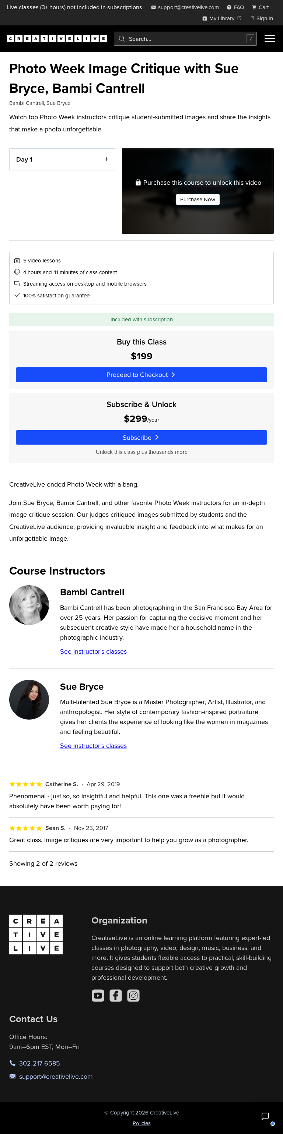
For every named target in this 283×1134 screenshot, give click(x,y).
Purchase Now (197, 199)
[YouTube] (98, 995)
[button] (265, 1116)
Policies (142, 1123)
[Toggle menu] (269, 38)
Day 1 (24, 159)
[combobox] (185, 38)
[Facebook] (115, 995)
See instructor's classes (93, 651)
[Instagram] (133, 995)
